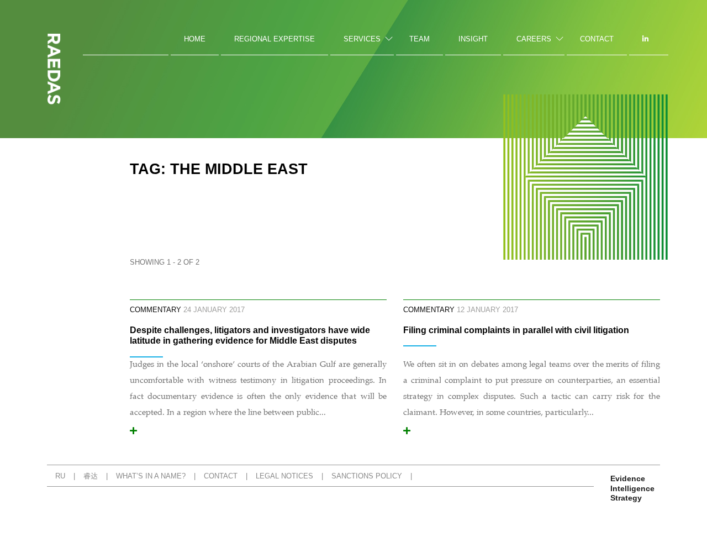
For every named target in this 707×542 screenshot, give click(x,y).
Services (362, 39)
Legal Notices (284, 476)
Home (194, 39)
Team (419, 39)
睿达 (90, 476)
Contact (597, 39)
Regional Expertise (274, 39)
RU (60, 476)
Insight (473, 39)
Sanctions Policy (366, 476)
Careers (533, 39)
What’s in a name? (151, 476)
